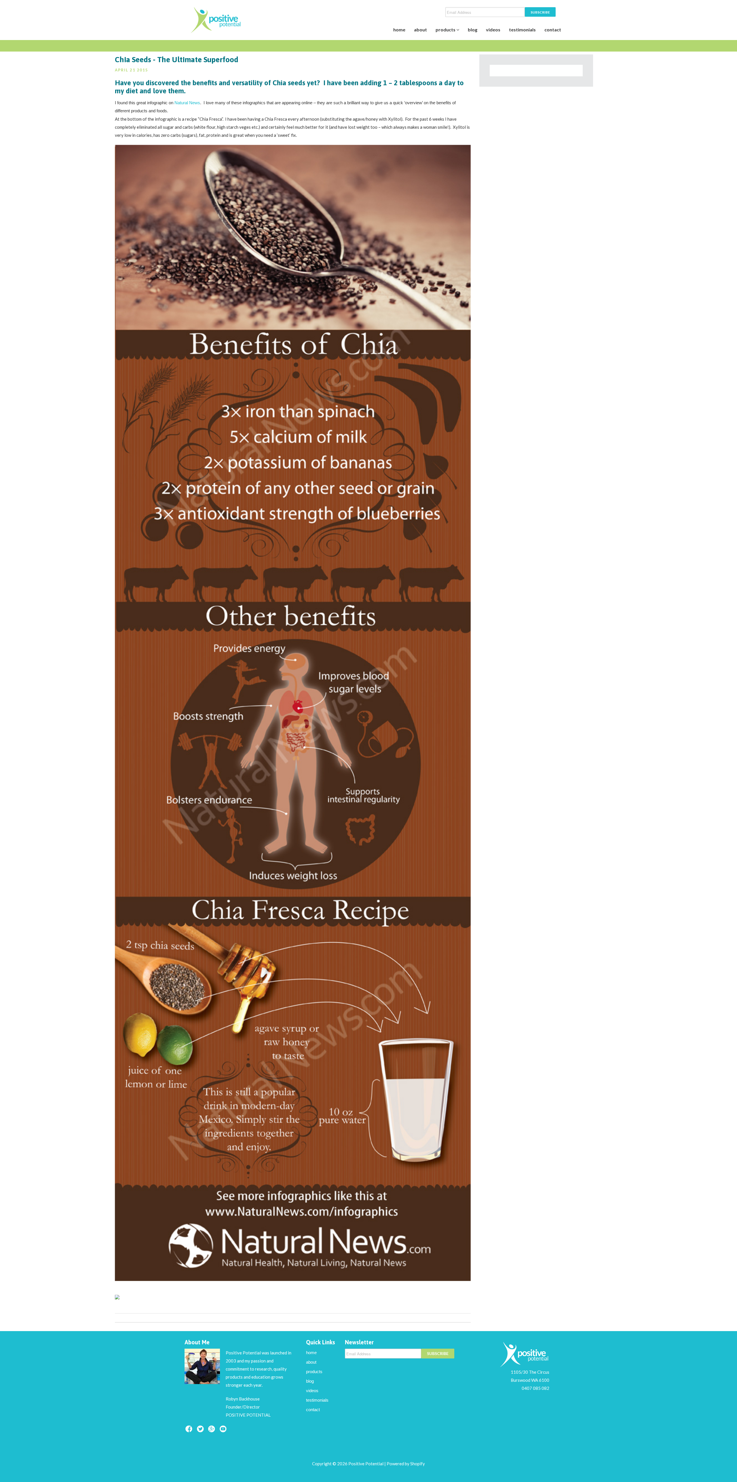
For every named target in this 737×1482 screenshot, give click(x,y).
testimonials (522, 29)
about (420, 29)
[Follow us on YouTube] (224, 1431)
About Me (197, 1342)
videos (493, 29)
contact (552, 29)
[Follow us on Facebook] (189, 1431)
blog (472, 29)
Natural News (187, 102)
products (446, 29)
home (399, 29)
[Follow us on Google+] (212, 1431)
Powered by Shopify (406, 1463)
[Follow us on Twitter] (201, 1431)
